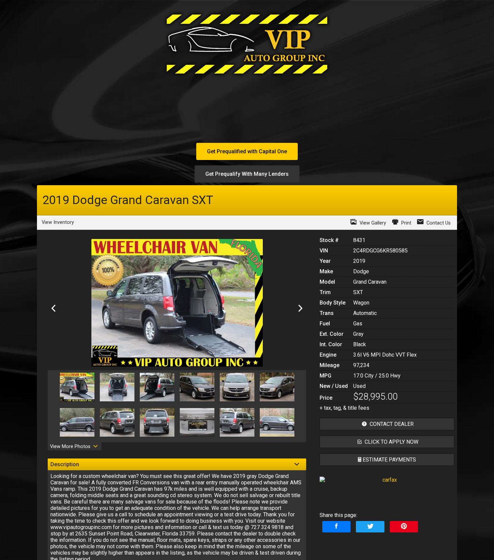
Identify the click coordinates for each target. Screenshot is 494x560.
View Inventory (58, 222)
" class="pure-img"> (387, 503)
